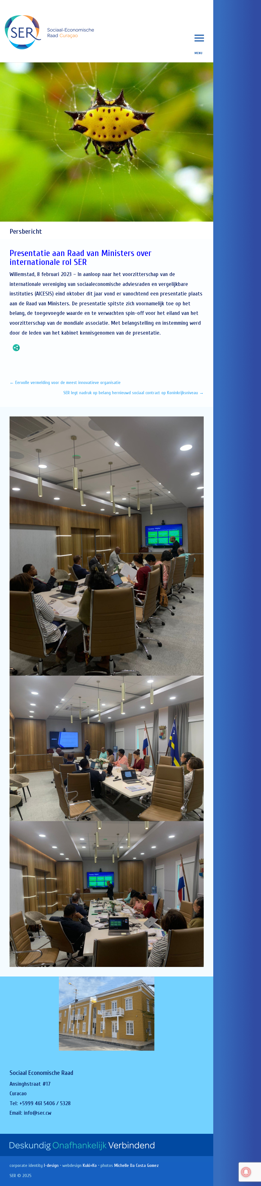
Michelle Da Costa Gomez (136, 1165)
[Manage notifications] (246, 1172)
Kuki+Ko (90, 1165)
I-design (51, 1165)
